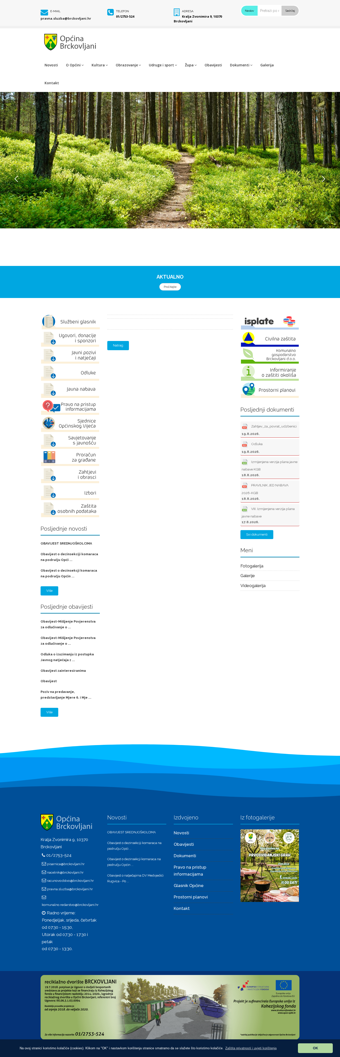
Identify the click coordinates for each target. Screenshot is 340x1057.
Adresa (187, 11)
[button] (251, 1048)
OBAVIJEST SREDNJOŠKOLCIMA (66, 543)
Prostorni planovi (191, 896)
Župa (189, 65)
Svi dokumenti (257, 534)
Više (49, 590)
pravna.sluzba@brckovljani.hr (66, 18)
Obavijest (49, 681)
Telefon (122, 11)
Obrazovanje (127, 65)
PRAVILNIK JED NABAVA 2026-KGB (265, 492)
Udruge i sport (161, 65)
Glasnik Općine (189, 885)
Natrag (118, 345)
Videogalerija (253, 585)
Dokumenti (239, 65)
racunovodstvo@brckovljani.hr (70, 881)
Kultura (98, 65)
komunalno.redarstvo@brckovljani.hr (70, 905)
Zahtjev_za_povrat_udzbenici (269, 430)
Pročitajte (170, 287)
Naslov (249, 10)
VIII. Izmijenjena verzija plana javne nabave (268, 515)
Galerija (267, 65)
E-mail (55, 11)
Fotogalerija (251, 565)
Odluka (252, 448)
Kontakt (52, 83)
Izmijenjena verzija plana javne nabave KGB (269, 468)
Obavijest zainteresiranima (63, 671)
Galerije (247, 575)
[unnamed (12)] (269, 865)
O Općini (73, 65)
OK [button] (315, 1048)
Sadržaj (290, 10)
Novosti (51, 65)
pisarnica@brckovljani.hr (66, 864)
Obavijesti (213, 65)
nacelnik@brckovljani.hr (65, 872)
